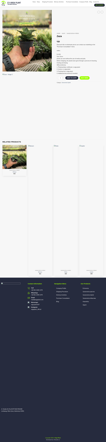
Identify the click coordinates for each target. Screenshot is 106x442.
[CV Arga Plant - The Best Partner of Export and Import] (11, 3)
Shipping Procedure (47, 1)
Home (34, 1)
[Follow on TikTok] (6, 415)
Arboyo (14, 172)
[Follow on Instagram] (4, 415)
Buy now (84, 78)
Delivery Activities (59, 1)
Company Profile (83, 1)
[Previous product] (102, 12)
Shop (38, 1)
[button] (100, 2)
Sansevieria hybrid (73, 33)
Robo (65, 272)
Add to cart (72, 78)
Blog (90, 1)
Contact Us (96, 1)
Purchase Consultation (72, 1)
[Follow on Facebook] (2, 415)
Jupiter (91, 272)
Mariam (40, 272)
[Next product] (98, 12)
